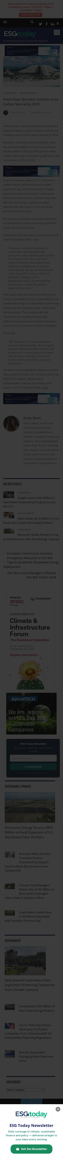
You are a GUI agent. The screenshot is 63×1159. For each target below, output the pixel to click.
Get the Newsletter (34, 1149)
